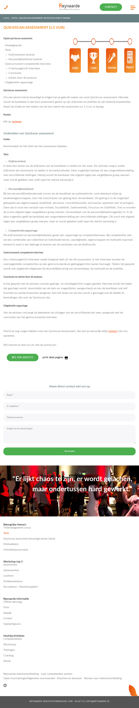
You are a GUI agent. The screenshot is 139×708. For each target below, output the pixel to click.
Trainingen (9, 650)
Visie (6, 607)
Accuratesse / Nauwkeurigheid (20, 587)
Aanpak (7, 613)
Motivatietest (10, 544)
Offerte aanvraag (12, 602)
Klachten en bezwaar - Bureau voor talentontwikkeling (89, 678)
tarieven (17, 121)
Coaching (8, 655)
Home (6, 18)
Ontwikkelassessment (15, 550)
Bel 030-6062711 (22, 357)
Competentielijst (12, 639)
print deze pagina (53, 357)
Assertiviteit (10, 564)
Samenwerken (11, 570)
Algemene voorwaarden (41, 678)
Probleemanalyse (12, 581)
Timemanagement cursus (17, 527)
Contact (111, 7)
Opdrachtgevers (12, 624)
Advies (7, 661)
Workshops (9, 644)
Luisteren (8, 576)
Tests (14, 18)
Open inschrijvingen (15, 678)
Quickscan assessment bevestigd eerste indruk (29, 538)
